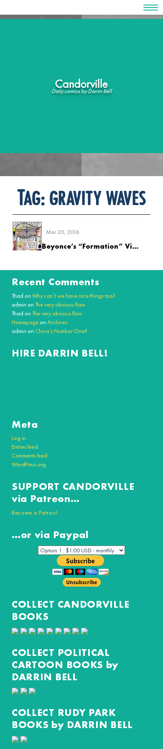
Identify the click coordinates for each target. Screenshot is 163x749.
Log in (19, 438)
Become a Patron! (35, 512)
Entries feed (25, 446)
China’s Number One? (61, 331)
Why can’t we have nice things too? (73, 295)
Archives (57, 322)
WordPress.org (29, 464)
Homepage (25, 322)
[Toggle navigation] (150, 7)
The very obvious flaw (60, 304)
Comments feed (29, 455)
